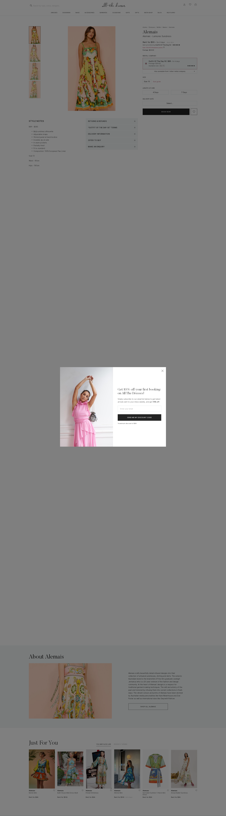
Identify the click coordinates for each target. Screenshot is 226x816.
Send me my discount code (139, 417)
